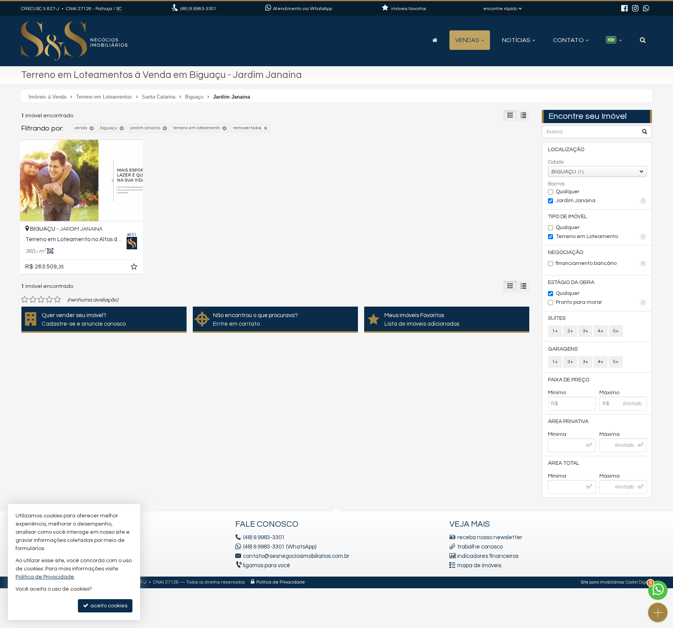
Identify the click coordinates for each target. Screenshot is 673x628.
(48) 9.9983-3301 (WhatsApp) (279, 547)
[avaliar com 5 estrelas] (57, 299)
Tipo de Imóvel (567, 216)
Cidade (556, 162)
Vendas (467, 40)
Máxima (609, 434)
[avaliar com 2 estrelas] (33, 299)
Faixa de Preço (568, 380)
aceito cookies (108, 606)
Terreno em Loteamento (600, 236)
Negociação (565, 252)
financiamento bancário (600, 263)
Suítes (557, 318)
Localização (566, 149)
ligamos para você (266, 565)
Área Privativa (568, 421)
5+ (615, 330)
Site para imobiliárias (602, 582)
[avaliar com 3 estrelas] (41, 299)
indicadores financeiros (487, 556)
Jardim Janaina (600, 200)
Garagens (563, 349)
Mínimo (557, 392)
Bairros (556, 184)
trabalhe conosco (480, 547)
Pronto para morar (600, 302)
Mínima (557, 434)
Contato (568, 40)
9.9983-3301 (198, 8)
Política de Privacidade (280, 582)
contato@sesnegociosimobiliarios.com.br (296, 556)
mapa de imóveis (479, 565)
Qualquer (568, 191)
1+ (555, 330)
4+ (600, 330)
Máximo (609, 392)
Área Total (563, 463)
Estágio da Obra (571, 282)
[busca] (643, 40)
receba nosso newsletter (489, 537)
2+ (570, 330)
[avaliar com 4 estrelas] (49, 299)
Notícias (516, 40)
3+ (585, 330)
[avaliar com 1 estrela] (24, 299)
